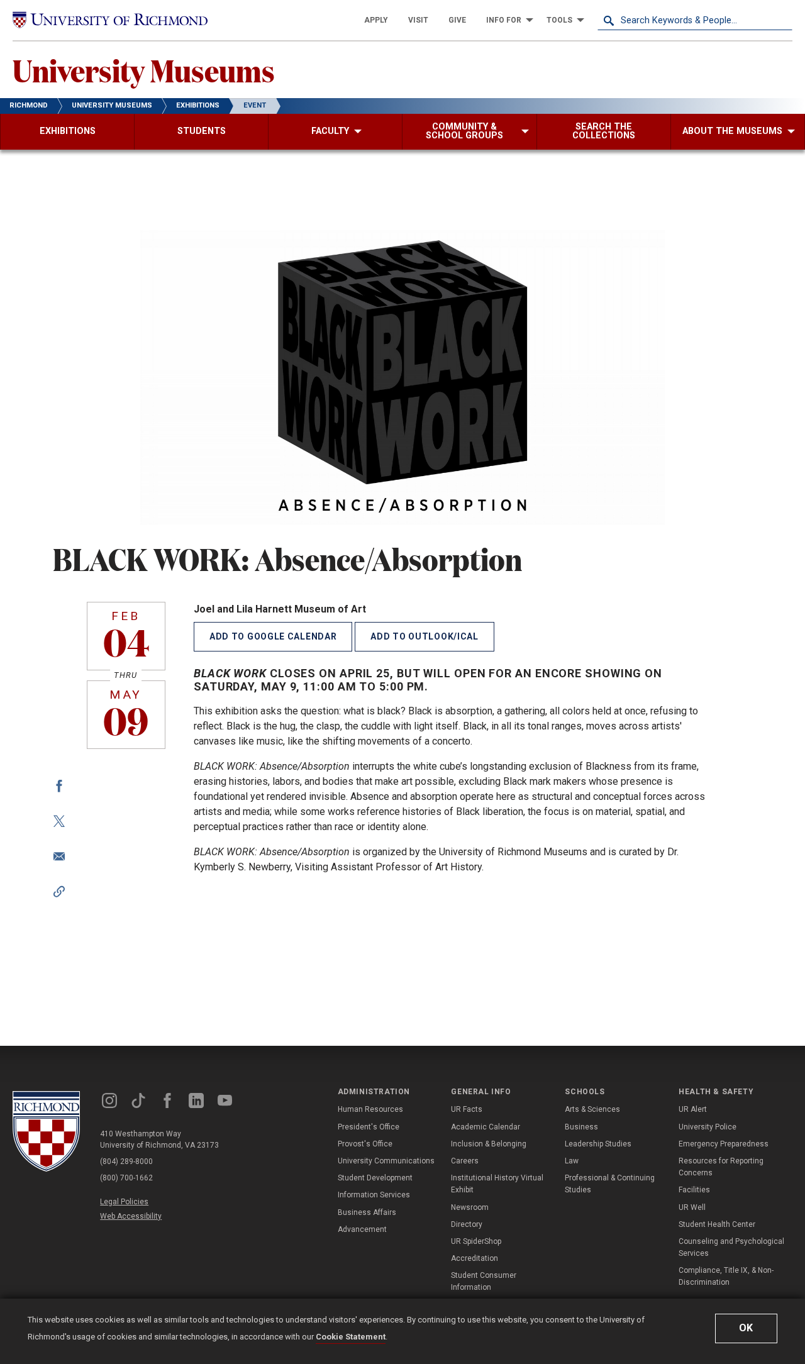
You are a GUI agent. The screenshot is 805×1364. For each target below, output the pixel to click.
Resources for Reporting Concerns (721, 1166)
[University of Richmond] (110, 19)
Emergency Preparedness (724, 1143)
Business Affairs (367, 1212)
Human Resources (370, 1109)
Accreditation (474, 1258)
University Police (707, 1127)
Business (581, 1127)
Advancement (362, 1229)
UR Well (692, 1207)
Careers (465, 1160)
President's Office (368, 1127)
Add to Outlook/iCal (424, 636)
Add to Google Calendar (272, 636)
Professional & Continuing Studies (610, 1183)
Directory (466, 1224)
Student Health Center (717, 1224)
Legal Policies (124, 1201)
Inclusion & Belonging (488, 1143)
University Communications (386, 1160)
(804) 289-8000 (126, 1161)
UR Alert (693, 1109)
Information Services (374, 1194)
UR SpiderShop (476, 1241)
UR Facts (466, 1109)
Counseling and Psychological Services (731, 1247)
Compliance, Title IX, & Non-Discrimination (726, 1276)
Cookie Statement (351, 1336)
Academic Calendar (485, 1127)
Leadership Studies (598, 1143)
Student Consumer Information (483, 1281)
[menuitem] (376, 20)
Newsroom (470, 1207)
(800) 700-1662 (126, 1177)
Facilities (694, 1189)
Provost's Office (365, 1143)
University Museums (144, 70)
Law (572, 1160)
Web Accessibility (131, 1216)
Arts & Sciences (592, 1109)
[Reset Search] (782, 20)
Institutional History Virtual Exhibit (497, 1183)
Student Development (375, 1177)
